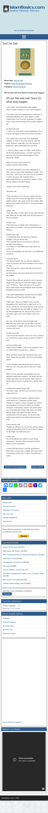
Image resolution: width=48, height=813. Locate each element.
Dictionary (6, 566)
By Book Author (8, 626)
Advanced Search (9, 633)
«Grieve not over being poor (15, 467)
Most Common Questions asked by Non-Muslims (20, 555)
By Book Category (9, 622)
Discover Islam (8, 514)
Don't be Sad (18, 80)
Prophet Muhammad (10, 518)
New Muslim (7, 521)
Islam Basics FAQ (9, 558)
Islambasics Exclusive (11, 510)
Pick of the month (9, 506)
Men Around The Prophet (12, 580)
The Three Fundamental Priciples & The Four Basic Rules (23, 573)
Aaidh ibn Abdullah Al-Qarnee (21, 84)
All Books (6, 618)
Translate (17, 608)
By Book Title (8, 630)
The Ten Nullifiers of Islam (12, 570)
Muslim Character (19, 87)
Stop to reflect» (37, 467)
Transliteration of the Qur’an (13, 562)
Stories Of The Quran (10, 547)
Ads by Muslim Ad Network (24, 30)
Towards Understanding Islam (13, 583)
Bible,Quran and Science (12, 551)
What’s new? (7, 503)
